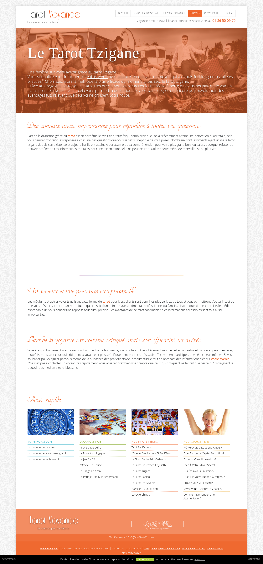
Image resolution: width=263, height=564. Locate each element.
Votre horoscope (146, 13)
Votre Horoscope (40, 441)
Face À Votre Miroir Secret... (200, 465)
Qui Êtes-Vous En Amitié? (198, 471)
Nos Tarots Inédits (145, 441)
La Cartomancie (90, 441)
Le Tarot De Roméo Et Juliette (149, 465)
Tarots (195, 13)
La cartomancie (174, 13)
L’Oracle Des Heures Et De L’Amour (152, 453)
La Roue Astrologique (92, 453)
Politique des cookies (193, 548)
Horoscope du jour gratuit (43, 447)
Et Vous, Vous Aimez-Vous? (199, 459)
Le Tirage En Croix (90, 471)
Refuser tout (254, 559)
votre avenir (97, 76)
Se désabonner (215, 548)
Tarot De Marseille (90, 447)
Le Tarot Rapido (141, 477)
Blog (229, 13)
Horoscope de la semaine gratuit (47, 453)
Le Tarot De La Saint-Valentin (149, 459)
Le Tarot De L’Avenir (143, 483)
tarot (71, 136)
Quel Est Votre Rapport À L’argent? (204, 477)
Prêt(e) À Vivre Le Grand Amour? (202, 447)
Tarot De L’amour (141, 447)
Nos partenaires (131, 553)
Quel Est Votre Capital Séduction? (203, 453)
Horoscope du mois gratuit (44, 459)
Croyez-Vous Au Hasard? (198, 483)
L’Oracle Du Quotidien (145, 489)
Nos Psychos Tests (196, 441)
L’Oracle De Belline (91, 465)
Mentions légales (49, 548)
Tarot (53, 522)
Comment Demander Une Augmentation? (199, 496)
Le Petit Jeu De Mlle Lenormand (99, 477)
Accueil (123, 13)
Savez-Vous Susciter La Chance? (202, 489)
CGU (146, 548)
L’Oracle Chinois (141, 494)
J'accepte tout (145, 559)
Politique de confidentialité (166, 548)
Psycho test (213, 13)
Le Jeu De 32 (87, 459)
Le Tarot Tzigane (141, 471)
